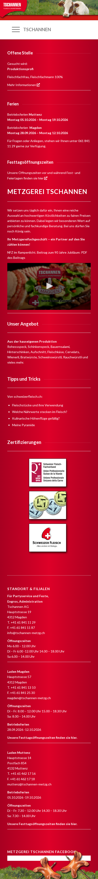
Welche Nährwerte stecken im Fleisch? (39, 412)
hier (41, 178)
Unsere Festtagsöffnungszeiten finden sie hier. (42, 737)
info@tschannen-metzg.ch (26, 633)
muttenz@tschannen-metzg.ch (29, 784)
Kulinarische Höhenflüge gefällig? (36, 418)
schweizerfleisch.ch (28, 396)
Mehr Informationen (22, 85)
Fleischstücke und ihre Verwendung (37, 405)
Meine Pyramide (23, 425)
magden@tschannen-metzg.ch (29, 698)
